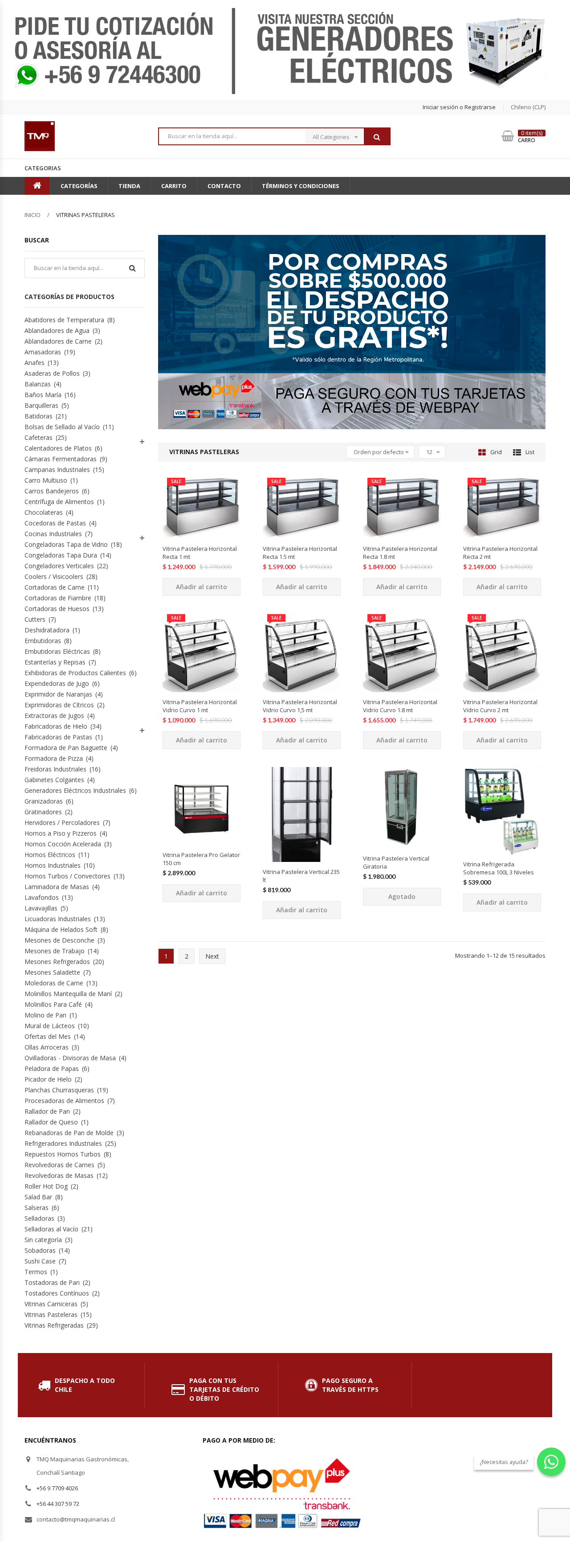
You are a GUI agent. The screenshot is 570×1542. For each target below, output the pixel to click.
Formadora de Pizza (53, 758)
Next (212, 956)
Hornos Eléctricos (49, 854)
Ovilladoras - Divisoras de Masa (70, 1058)
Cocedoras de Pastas (55, 523)
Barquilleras (41, 405)
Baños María (42, 394)
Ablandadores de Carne (58, 341)
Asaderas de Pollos (52, 373)
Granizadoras (43, 801)
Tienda (129, 186)
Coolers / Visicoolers (53, 576)
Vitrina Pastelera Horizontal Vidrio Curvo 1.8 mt (400, 706)
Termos (35, 1271)
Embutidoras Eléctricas (57, 651)
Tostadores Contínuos (56, 1293)
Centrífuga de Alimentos (59, 501)
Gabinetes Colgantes (54, 779)
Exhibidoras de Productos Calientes (75, 672)
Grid (496, 452)
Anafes (34, 362)
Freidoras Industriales (55, 769)
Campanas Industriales (57, 469)
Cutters (34, 619)
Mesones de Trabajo (54, 951)
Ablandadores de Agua (57, 330)
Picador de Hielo (48, 1079)
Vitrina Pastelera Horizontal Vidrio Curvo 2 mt (500, 706)
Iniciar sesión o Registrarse (459, 107)
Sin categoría (43, 1239)
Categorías (79, 186)
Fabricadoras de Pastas (58, 737)
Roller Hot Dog (46, 1186)
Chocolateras (43, 512)
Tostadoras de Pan (52, 1282)
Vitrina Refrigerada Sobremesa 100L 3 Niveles (498, 868)
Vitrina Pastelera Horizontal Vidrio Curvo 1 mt (200, 706)
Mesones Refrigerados (57, 961)
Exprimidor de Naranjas (58, 694)
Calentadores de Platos (58, 448)
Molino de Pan (45, 1015)
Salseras (36, 1207)
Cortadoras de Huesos (57, 608)
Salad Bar (38, 1197)
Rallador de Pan (47, 1111)
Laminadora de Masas (56, 886)
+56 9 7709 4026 (57, 1488)
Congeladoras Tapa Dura (60, 555)
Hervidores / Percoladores (62, 822)
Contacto (224, 186)
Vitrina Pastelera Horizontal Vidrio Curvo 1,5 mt (300, 706)
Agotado (401, 896)
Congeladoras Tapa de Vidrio (66, 544)
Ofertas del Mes (47, 1036)
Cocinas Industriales (53, 533)
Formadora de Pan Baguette (65, 747)
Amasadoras (42, 352)
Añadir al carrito (201, 586)
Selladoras (39, 1218)
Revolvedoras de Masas (59, 1175)
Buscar (377, 136)
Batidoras (38, 416)
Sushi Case (40, 1261)
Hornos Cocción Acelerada (62, 844)
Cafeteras (38, 437)
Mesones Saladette (52, 972)
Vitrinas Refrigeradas (54, 1325)
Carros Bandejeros (51, 491)
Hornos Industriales (52, 865)
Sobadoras (40, 1250)
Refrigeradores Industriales (63, 1143)
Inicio (32, 215)
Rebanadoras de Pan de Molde (69, 1132)
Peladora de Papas (51, 1068)
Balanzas (37, 384)
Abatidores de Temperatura (64, 320)
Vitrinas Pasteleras (50, 1314)
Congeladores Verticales (59, 566)
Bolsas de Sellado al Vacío (62, 426)
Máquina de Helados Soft (61, 929)
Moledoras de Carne (53, 983)
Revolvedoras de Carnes (59, 1165)
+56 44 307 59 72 (58, 1504)
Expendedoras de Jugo (56, 683)
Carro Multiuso (45, 480)
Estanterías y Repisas (55, 662)
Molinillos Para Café (53, 1004)
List (529, 452)
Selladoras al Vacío (51, 1229)
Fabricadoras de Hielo (55, 726)
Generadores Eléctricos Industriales (75, 790)
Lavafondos (41, 897)
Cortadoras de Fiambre (57, 598)
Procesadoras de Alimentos (64, 1100)
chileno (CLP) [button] (528, 107)
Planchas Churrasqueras (59, 1090)
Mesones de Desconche (59, 940)
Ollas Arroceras (46, 1047)
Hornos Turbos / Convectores (67, 876)
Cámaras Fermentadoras (60, 459)
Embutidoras (42, 640)
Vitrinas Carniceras (50, 1304)
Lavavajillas (40, 908)
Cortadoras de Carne (54, 587)
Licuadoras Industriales (57, 919)
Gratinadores (43, 812)
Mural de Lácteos (49, 1025)
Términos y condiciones (300, 186)
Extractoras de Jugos (54, 715)
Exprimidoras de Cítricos (59, 705)
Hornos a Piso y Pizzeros (60, 833)
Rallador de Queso (51, 1122)
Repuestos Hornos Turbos (62, 1154)
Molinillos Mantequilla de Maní (68, 993)
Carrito (174, 186)
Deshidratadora (46, 630)
